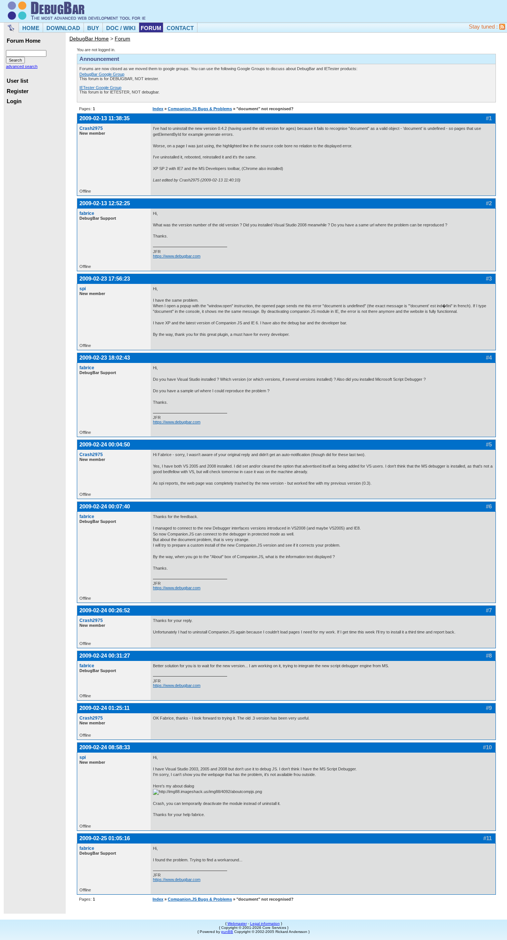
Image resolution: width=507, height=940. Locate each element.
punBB (227, 932)
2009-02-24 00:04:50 (104, 444)
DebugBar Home (89, 39)
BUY (93, 28)
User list (17, 81)
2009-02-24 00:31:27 (104, 655)
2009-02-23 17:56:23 (104, 278)
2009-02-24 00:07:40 (104, 506)
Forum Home (23, 41)
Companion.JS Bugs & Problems (200, 109)
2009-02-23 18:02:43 (104, 357)
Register (18, 91)
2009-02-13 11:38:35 (104, 118)
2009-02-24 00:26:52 (104, 610)
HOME (31, 28)
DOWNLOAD (63, 28)
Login (14, 101)
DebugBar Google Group (101, 74)
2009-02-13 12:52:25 (104, 203)
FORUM (151, 28)
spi (82, 288)
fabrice (86, 213)
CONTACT (180, 28)
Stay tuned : (484, 27)
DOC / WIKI (121, 28)
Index (158, 109)
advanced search (21, 66)
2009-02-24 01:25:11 (104, 708)
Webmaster (237, 923)
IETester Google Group (100, 87)
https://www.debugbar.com (176, 256)
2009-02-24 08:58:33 (104, 747)
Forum (122, 39)
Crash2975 (91, 128)
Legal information (265, 923)
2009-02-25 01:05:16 (104, 838)
